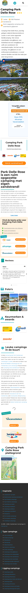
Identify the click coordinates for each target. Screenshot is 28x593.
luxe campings (12, 365)
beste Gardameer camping (19, 402)
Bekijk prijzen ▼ (15, 457)
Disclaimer (4, 579)
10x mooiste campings (10, 568)
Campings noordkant (10, 564)
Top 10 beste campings (10, 552)
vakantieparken (15, 387)
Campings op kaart (9, 557)
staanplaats (14, 396)
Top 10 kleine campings (10, 554)
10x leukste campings (10, 571)
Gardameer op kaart (9, 547)
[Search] (23, 3)
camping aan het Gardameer (14, 355)
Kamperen (7, 566)
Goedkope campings (10, 573)
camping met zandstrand (11, 367)
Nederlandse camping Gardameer (13, 550)
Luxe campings (8, 588)
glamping (22, 396)
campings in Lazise (6, 361)
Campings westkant (9, 559)
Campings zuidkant (9, 561)
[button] (14, 3)
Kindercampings (8, 590)
